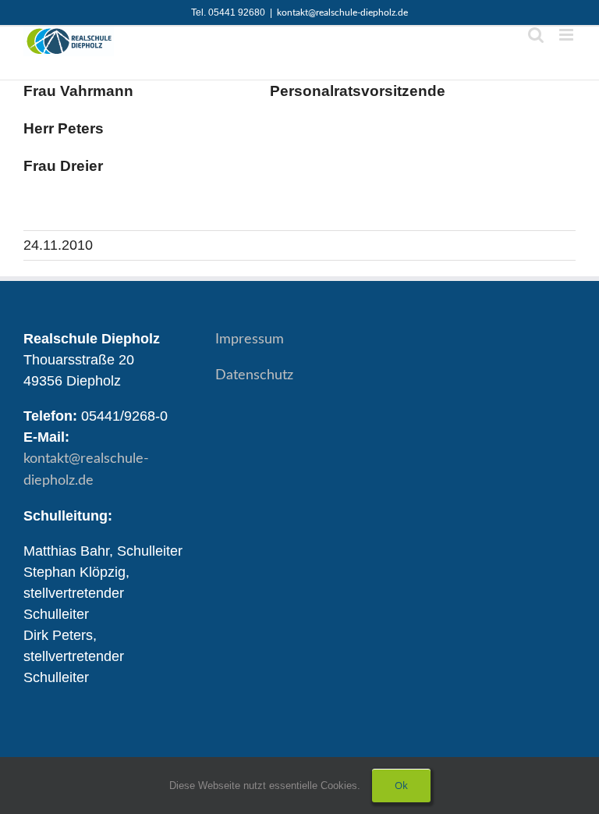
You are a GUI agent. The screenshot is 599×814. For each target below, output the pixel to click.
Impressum (249, 339)
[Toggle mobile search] (536, 35)
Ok (401, 785)
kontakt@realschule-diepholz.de (342, 12)
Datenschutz (254, 375)
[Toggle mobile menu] (567, 35)
